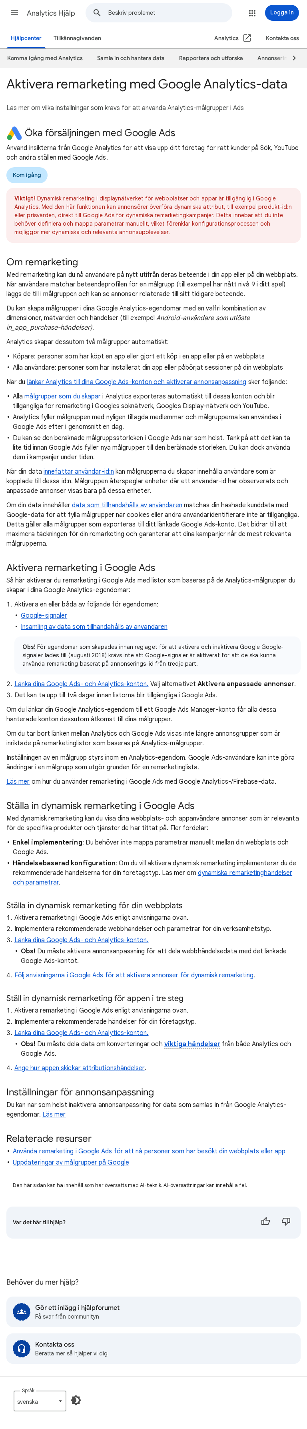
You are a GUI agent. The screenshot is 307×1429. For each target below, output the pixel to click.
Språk (28, 1390)
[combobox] (170, 13)
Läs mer (18, 782)
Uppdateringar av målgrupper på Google (71, 1163)
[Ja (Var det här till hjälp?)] (265, 1222)
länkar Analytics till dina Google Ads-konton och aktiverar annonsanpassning (137, 382)
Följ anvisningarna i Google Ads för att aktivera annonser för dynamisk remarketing (134, 975)
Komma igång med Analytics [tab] (45, 58)
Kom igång (27, 175)
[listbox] (40, 1401)
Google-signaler (44, 616)
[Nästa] (290, 58)
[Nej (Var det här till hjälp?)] (286, 1222)
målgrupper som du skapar (62, 396)
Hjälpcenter (26, 38)
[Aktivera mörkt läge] (76, 1400)
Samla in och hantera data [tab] (131, 58)
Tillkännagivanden (77, 38)
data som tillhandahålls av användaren (127, 505)
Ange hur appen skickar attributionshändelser (79, 1068)
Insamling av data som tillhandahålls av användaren (94, 627)
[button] (14, 12)
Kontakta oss (282, 38)
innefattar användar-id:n (79, 472)
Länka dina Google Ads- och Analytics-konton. (81, 684)
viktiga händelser (192, 1044)
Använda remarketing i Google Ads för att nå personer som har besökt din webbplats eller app (149, 1151)
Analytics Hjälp (51, 13)
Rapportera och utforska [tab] (211, 58)
